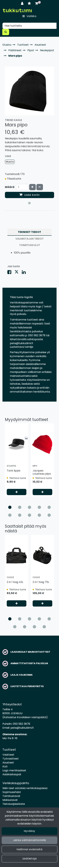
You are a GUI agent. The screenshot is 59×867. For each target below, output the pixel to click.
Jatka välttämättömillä (29, 840)
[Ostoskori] (36, 3)
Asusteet (8, 762)
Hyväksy (29, 831)
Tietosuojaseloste (13, 804)
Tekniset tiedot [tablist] (29, 232)
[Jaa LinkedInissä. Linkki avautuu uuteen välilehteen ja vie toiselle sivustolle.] (25, 273)
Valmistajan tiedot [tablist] (29, 239)
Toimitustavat (11, 796)
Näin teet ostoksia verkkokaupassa (24, 788)
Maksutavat (10, 800)
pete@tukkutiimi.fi (22, 728)
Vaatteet (8, 755)
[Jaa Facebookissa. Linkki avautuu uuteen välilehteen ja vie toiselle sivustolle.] (11, 273)
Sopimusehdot (11, 792)
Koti (4, 766)
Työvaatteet (10, 758)
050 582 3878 (21, 724)
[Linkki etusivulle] (17, 10)
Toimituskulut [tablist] (29, 245)
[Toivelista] (30, 3)
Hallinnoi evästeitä (29, 849)
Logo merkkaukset (14, 770)
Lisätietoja (29, 858)
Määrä (9, 187)
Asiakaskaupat (11, 774)
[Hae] (5, 32)
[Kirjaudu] (22, 3)
